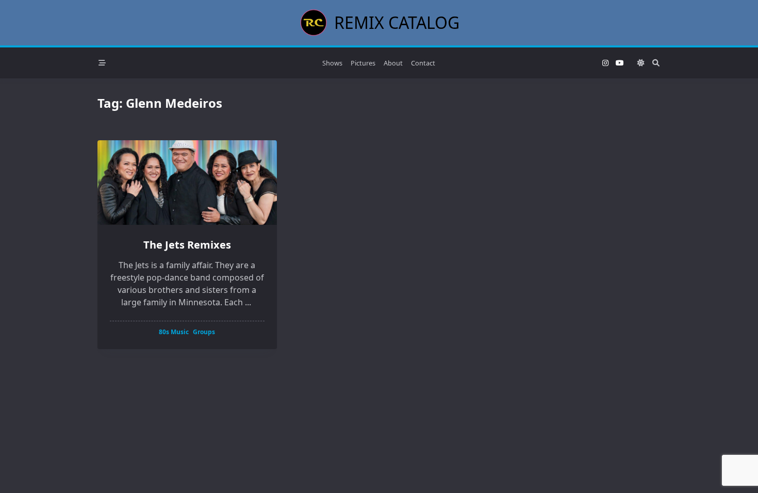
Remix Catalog (396, 22)
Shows (332, 63)
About (393, 63)
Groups (204, 331)
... (248, 302)
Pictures (363, 63)
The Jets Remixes (187, 245)
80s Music (174, 331)
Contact (423, 63)
